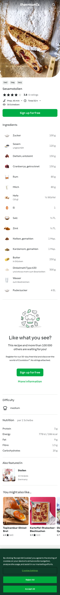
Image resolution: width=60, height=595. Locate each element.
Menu (6, 8)
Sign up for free (30, 113)
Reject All (30, 580)
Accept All (30, 589)
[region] (30, 572)
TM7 (6, 82)
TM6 (13, 82)
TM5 (20, 82)
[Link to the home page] (30, 6)
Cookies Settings (30, 570)
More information (30, 381)
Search (53, 8)
